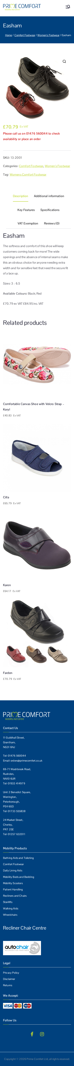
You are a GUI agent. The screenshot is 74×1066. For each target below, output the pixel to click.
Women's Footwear (48, 35)
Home (8, 35)
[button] (64, 61)
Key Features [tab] (26, 210)
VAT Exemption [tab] (28, 223)
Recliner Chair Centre (24, 928)
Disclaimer (9, 979)
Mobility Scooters (13, 883)
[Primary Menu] (68, 7)
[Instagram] (42, 1034)
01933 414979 (16, 783)
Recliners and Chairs (15, 895)
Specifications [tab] (49, 210)
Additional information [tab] (49, 196)
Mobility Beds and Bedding (18, 877)
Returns (7, 985)
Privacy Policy (11, 972)
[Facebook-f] (31, 1034)
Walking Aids (10, 908)
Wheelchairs (10, 914)
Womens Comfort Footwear (28, 175)
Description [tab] (20, 196)
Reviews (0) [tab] (52, 223)
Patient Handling (13, 889)
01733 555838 (16, 811)
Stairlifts (8, 902)
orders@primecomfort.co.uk (26, 760)
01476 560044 (17, 755)
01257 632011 (16, 834)
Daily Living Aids (12, 870)
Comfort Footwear (24, 35)
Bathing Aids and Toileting (18, 858)
